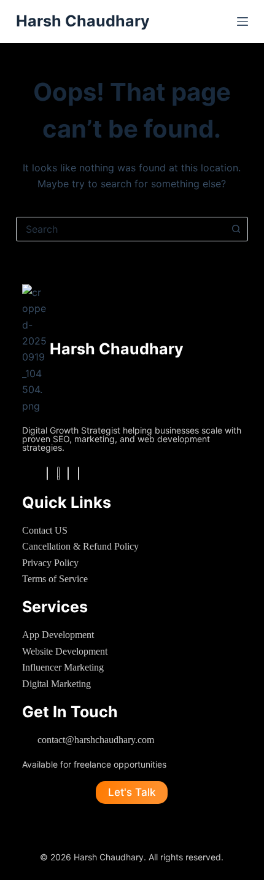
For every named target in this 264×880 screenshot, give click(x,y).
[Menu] (242, 21)
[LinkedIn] (68, 473)
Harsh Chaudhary (83, 21)
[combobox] (120, 229)
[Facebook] (47, 473)
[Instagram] (58, 473)
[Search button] (235, 229)
